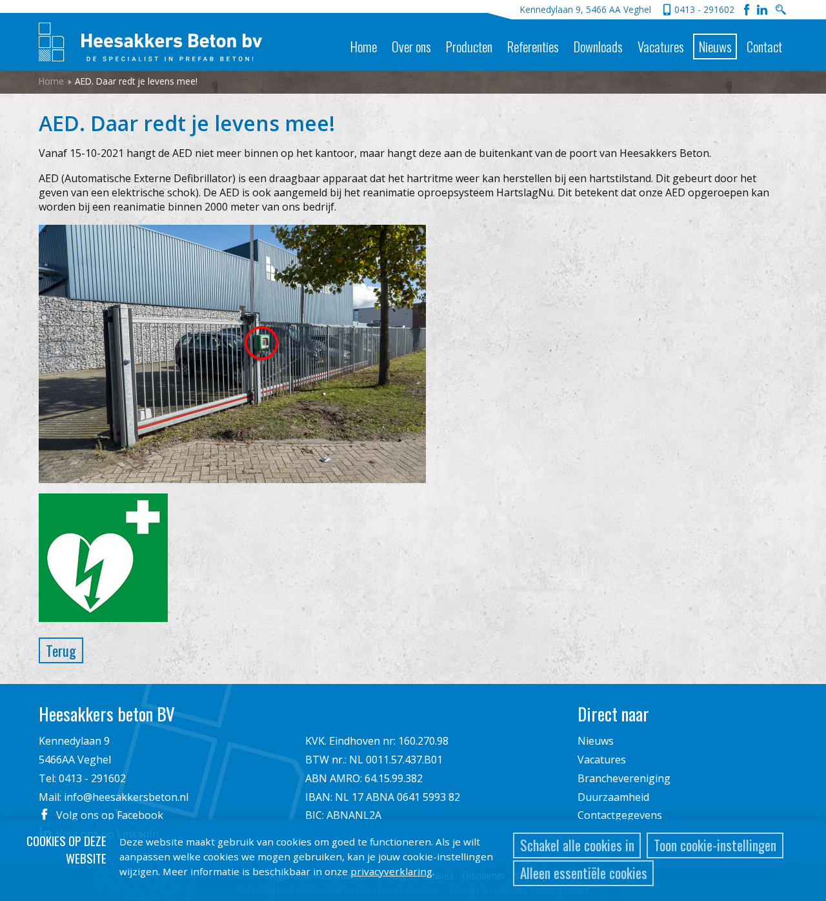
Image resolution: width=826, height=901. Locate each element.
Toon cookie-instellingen (715, 845)
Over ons (411, 46)
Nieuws (715, 46)
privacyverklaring (391, 871)
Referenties (533, 46)
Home (363, 46)
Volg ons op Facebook (109, 815)
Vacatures (661, 46)
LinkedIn (762, 9)
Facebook (746, 9)
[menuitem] (363, 36)
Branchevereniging (624, 778)
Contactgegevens (620, 815)
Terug (61, 650)
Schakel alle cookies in (577, 845)
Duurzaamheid (613, 797)
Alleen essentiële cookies (583, 873)
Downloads (598, 46)
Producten (469, 46)
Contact (764, 46)
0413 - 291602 (704, 9)
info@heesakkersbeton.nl (126, 797)
